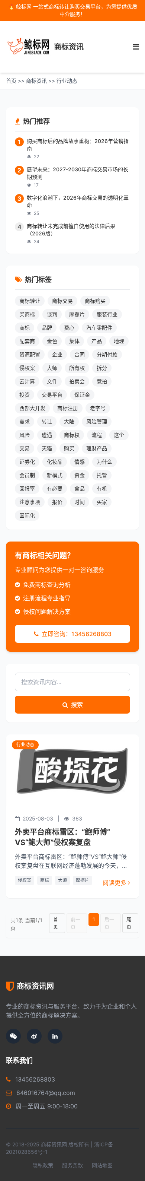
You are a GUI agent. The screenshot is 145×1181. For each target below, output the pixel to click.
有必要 (54, 488)
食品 (79, 488)
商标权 (72, 435)
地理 (119, 341)
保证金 (82, 394)
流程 (96, 435)
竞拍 (102, 381)
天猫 (47, 448)
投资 (24, 394)
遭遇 (47, 435)
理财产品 (96, 448)
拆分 (102, 368)
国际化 (27, 515)
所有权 (77, 368)
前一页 (75, 923)
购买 (69, 448)
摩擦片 (82, 880)
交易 (24, 448)
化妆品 (54, 461)
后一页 (109, 923)
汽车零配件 (99, 327)
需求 (24, 421)
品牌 (47, 327)
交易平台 (52, 394)
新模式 (54, 475)
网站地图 (102, 1165)
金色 (52, 341)
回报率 (27, 488)
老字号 (98, 408)
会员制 (27, 475)
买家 (102, 502)
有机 (102, 488)
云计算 (27, 381)
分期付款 (107, 354)
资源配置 (29, 354)
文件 (52, 381)
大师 (62, 880)
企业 (57, 354)
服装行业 (107, 314)
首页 (11, 80)
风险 (24, 435)
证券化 (27, 461)
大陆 (69, 421)
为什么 (104, 461)
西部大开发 (32, 408)
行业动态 (67, 80)
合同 (79, 354)
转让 (47, 421)
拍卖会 (77, 381)
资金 (79, 475)
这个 (119, 435)
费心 (69, 327)
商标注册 (67, 408)
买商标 (27, 314)
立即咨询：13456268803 (76, 634)
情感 (79, 461)
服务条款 (72, 1165)
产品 (96, 341)
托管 (102, 475)
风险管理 (96, 421)
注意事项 (29, 502)
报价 (57, 502)
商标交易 (62, 301)
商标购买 (95, 301)
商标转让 (29, 301)
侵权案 (24, 880)
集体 (74, 341)
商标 (44, 880)
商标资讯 (36, 80)
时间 (79, 502)
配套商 (27, 341)
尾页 (128, 923)
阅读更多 (114, 882)
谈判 (52, 314)
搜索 (76, 704)
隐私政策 (42, 1165)
